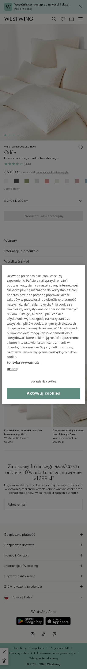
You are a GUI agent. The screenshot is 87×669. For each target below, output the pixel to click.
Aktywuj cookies (43, 393)
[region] (43, 334)
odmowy (66, 347)
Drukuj (12, 369)
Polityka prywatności (24, 362)
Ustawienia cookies (43, 381)
